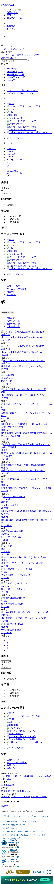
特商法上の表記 (39, 796)
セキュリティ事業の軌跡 (11, 838)
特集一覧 (11, 294)
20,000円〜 (12, 80)
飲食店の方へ (17, 776)
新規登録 (11, 26)
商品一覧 (11, 291)
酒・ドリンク (29, 121)
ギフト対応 (15, 216)
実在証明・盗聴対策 (9, 828)
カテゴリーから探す (17, 289)
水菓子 (10, 157)
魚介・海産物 (29, 129)
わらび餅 (11, 154)
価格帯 (4, 63)
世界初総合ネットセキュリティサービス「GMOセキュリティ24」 (25, 816)
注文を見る (27, 791)
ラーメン (11, 148)
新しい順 (11, 318)
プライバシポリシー (20, 796)
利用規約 (5, 796)
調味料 (19, 124)
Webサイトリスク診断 (28, 822)
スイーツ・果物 (32, 106)
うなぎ (19, 118)
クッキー (11, 151)
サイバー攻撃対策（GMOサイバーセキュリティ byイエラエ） (24, 832)
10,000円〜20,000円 (16, 77)
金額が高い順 (7, 313)
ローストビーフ (14, 160)
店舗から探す (13, 286)
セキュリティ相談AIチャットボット (15, 825)
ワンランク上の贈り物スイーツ (22, 90)
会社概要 (5, 776)
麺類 (15, 115)
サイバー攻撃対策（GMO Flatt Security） (16, 835)
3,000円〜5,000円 (15, 71)
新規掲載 (14, 222)
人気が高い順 (13, 321)
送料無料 (14, 219)
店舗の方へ (12, 15)
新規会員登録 (17, 49)
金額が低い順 (13, 323)
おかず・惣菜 (29, 127)
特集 (3, 85)
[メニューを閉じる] (2, 44)
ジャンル (5, 98)
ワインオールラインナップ (20, 93)
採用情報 (28, 776)
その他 (19, 138)
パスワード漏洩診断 (9, 822)
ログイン (11, 29)
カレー (19, 112)
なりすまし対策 (39, 835)
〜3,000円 (11, 69)
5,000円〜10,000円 (15, 74)
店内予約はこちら (15, 18)
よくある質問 (7, 785)
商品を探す (16, 791)
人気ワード (6, 143)
